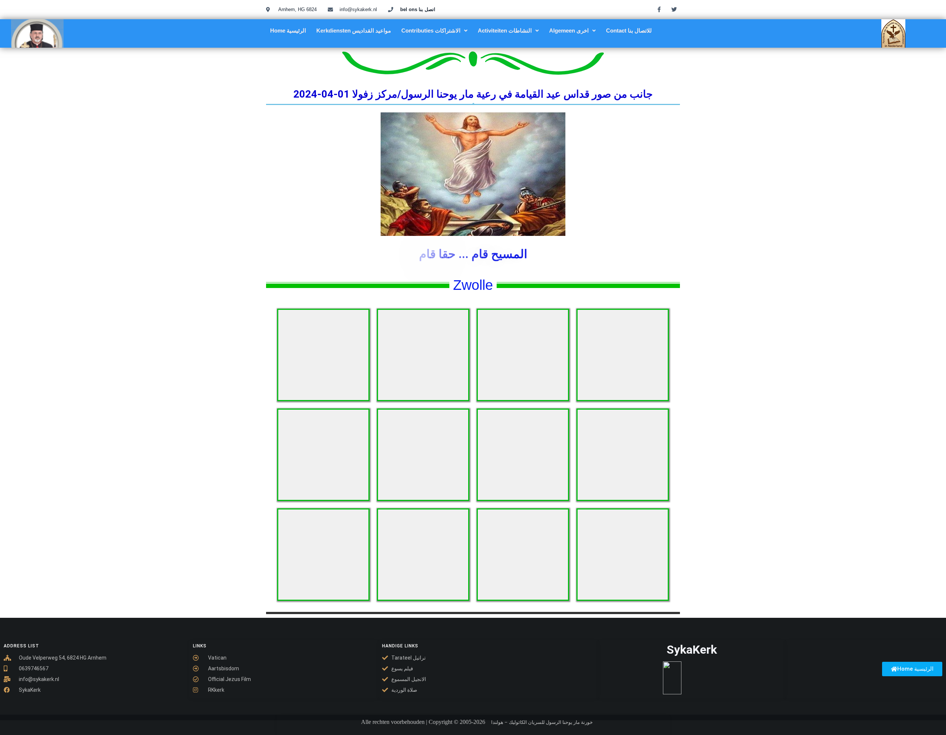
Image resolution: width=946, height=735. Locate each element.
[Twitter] (674, 9)
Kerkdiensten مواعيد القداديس (353, 30)
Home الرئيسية (288, 30)
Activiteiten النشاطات (505, 30)
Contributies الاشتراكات (430, 30)
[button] (434, 30)
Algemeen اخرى (569, 30)
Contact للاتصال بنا (629, 30)
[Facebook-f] (659, 9)
